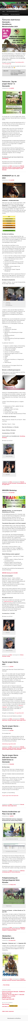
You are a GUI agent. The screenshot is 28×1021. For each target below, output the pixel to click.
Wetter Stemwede (5, 1004)
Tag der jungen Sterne (21, 720)
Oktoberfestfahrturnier (21, 980)
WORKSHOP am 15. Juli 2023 (8, 996)
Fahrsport (10, 167)
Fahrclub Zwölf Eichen (6, 928)
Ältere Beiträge (5, 985)
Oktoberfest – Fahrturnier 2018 (8, 937)
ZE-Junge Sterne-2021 (19, 713)
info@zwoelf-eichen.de (8, 601)
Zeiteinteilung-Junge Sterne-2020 (9, 744)
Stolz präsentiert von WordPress (14, 1018)
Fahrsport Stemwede (18, 73)
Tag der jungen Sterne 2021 (8, 999)
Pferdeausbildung (20, 483)
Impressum (11, 1011)
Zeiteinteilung (5, 158)
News (3, 11)
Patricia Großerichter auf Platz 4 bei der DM (11, 812)
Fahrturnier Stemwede (11, 980)
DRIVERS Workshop (9, 490)
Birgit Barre (22, 927)
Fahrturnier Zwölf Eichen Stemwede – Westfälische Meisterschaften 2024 (11, 23)
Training (8, 656)
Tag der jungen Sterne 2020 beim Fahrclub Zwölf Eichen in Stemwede (10, 758)
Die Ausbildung (5, 14)
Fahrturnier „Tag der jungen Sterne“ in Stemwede (9, 83)
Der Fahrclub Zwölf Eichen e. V (13, 11)
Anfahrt (6, 1011)
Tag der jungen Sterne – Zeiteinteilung (10, 727)
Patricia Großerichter (16, 872)
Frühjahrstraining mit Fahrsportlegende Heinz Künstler (11, 880)
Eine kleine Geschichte (15, 14)
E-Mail (3, 1011)
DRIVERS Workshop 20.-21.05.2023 (10, 573)
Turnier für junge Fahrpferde (14, 168)
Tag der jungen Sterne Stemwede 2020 (10, 795)
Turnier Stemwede (14, 74)
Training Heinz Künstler (12, 930)
